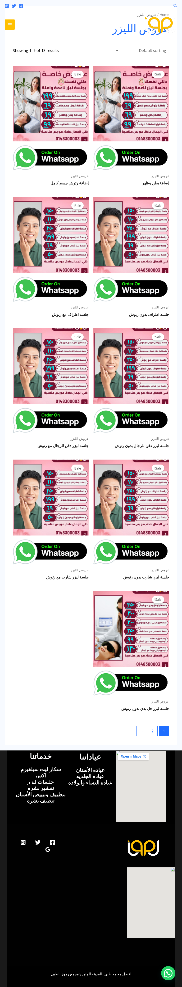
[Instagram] (7, 6)
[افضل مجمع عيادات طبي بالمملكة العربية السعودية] (160, 24)
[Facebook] (21, 6)
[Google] (47, 849)
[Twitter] (14, 6)
